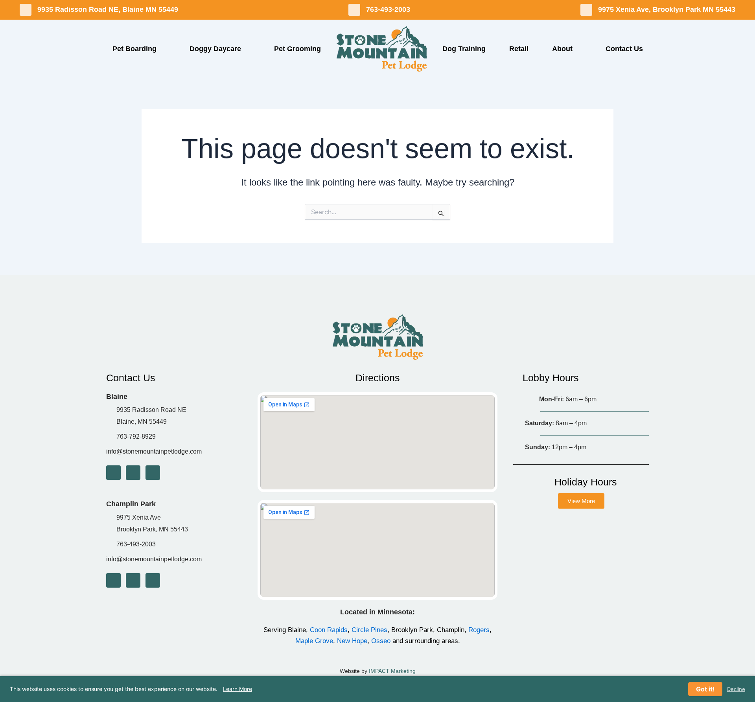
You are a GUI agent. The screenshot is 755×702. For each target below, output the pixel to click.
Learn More (237, 688)
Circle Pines (369, 630)
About (562, 49)
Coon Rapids (329, 630)
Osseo (380, 641)
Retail (518, 49)
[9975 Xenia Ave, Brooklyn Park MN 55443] (586, 10)
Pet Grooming (297, 49)
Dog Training (464, 49)
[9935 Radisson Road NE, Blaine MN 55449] (25, 10)
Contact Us (624, 49)
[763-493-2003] (354, 10)
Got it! (705, 689)
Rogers (479, 630)
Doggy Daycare (215, 49)
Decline (736, 689)
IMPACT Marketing (392, 671)
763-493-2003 (388, 9)
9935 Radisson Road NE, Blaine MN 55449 (107, 9)
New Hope (352, 641)
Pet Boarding (134, 49)
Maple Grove (314, 641)
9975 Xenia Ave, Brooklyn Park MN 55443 (666, 9)
